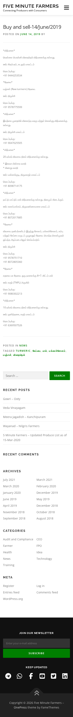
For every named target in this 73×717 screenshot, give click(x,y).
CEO (39, 539)
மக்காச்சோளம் (57, 351)
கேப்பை (37, 351)
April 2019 (10, 506)
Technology (44, 559)
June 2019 (9, 499)
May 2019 (42, 499)
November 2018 (14, 512)
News (23, 345)
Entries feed (11, 592)
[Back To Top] (36, 693)
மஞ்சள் (7, 355)
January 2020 (12, 493)
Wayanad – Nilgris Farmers (21, 426)
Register (8, 586)
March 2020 (11, 486)
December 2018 (47, 506)
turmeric (23, 351)
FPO (39, 546)
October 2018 (45, 512)
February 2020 (46, 486)
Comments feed (47, 592)
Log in (40, 586)
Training (8, 565)
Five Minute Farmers (31, 6)
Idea (39, 552)
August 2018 (44, 518)
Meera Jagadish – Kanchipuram (24, 417)
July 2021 (9, 480)
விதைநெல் (19, 355)
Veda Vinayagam (14, 408)
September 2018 (14, 518)
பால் (45, 351)
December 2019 (47, 493)
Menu (66, 7)
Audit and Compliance (18, 539)
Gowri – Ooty (11, 399)
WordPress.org (13, 599)
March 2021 (44, 480)
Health (7, 552)
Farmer (8, 546)
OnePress (20, 707)
